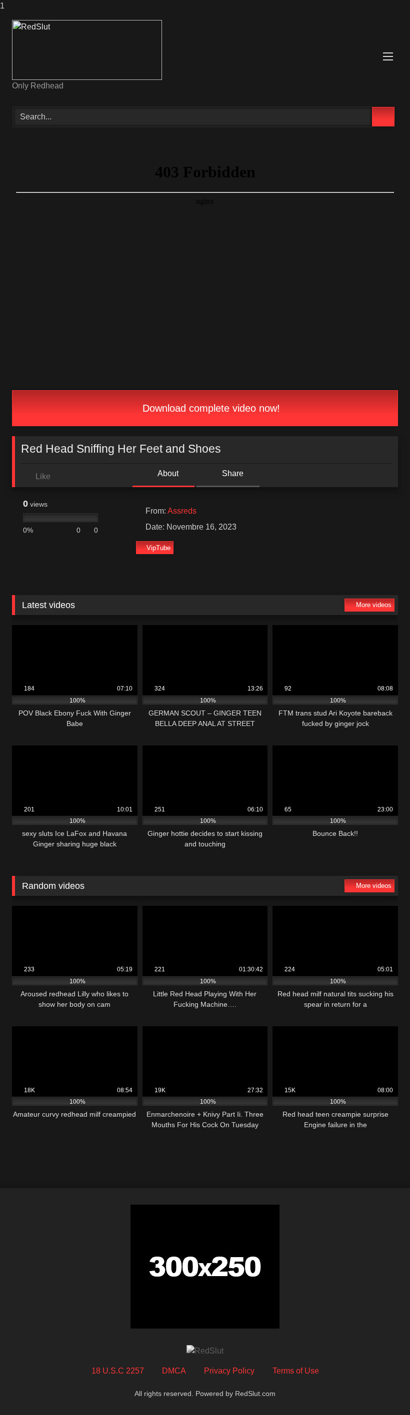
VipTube (158, 548)
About (167, 473)
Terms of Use (295, 1371)
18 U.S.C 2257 (118, 1371)
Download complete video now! (210, 408)
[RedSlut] (205, 50)
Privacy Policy (229, 1371)
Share (232, 473)
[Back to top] (380, 1387)
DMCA (174, 1371)
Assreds (182, 511)
